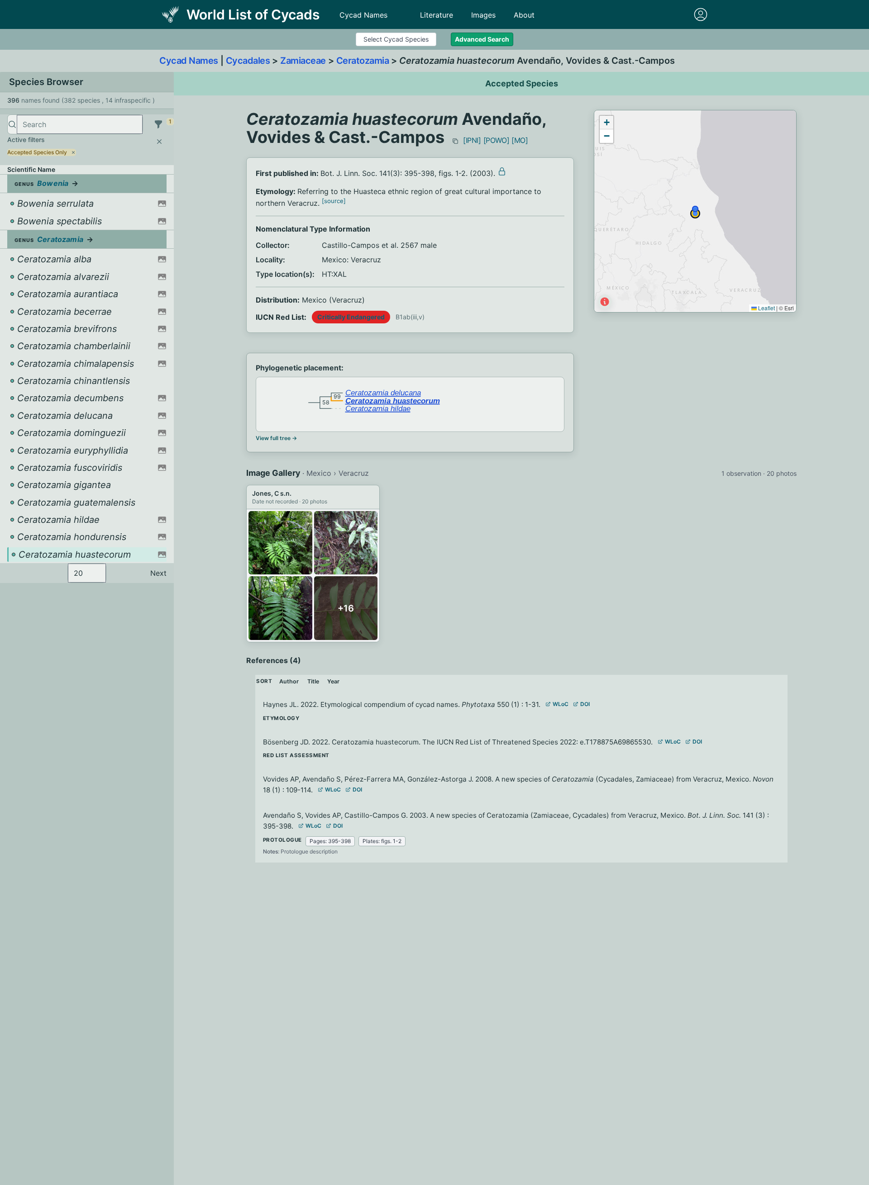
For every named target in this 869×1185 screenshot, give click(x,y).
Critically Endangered (351, 317)
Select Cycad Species (396, 39)
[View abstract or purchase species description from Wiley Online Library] (501, 171)
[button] (606, 122)
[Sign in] (701, 14)
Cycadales (248, 60)
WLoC (560, 704)
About (524, 14)
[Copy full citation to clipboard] (455, 141)
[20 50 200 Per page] (86, 573)
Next (158, 573)
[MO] (519, 140)
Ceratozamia (362, 60)
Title (313, 681)
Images (483, 14)
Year (333, 681)
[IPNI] (472, 140)
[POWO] (496, 140)
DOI (585, 704)
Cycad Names (363, 14)
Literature (436, 14)
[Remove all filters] (159, 141)
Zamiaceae (303, 60)
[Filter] (158, 124)
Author (289, 681)
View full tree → (276, 438)
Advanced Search (482, 39)
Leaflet (766, 308)
